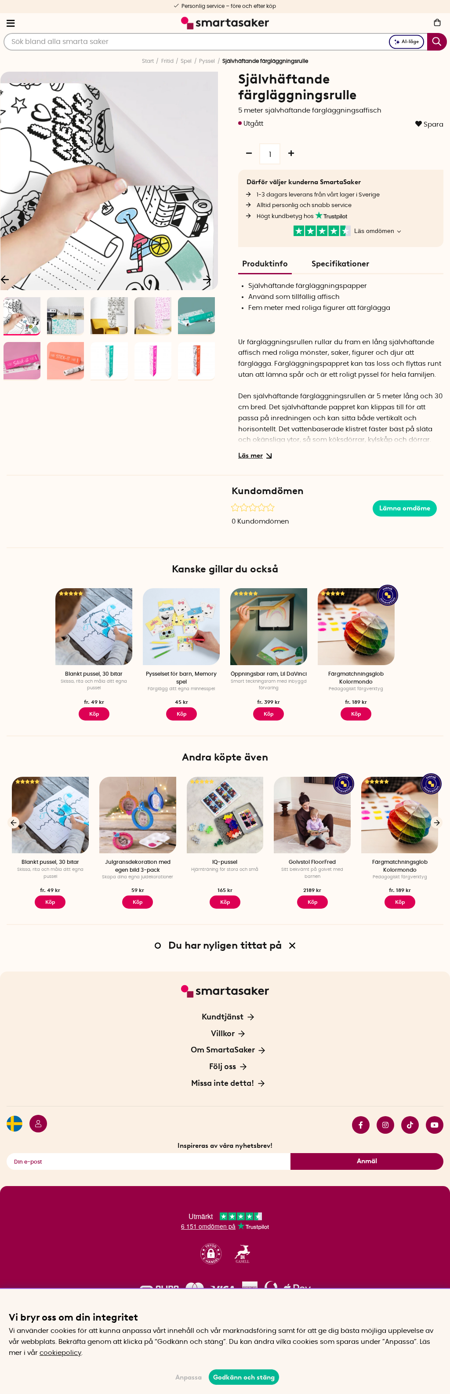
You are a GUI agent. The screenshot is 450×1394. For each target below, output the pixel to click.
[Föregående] (13, 823)
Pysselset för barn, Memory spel (181, 677)
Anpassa (188, 1377)
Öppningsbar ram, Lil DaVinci (269, 674)
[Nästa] (207, 279)
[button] (211, 1254)
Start (148, 61)
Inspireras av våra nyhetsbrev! (225, 1146)
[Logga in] (34, 1125)
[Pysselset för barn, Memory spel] (181, 626)
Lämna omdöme (404, 508)
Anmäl (367, 1161)
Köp (94, 714)
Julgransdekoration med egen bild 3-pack (138, 865)
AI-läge (410, 41)
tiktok (406, 1125)
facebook (357, 1125)
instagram (382, 1125)
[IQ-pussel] (225, 815)
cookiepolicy (60, 1353)
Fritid (167, 61)
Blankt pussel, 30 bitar (94, 674)
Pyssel (207, 61)
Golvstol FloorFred (312, 862)
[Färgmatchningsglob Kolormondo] (356, 626)
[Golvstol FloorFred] (312, 815)
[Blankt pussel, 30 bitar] (93, 626)
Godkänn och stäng (244, 1377)
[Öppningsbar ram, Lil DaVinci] (268, 626)
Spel (186, 61)
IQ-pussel (224, 862)
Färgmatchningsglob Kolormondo (356, 677)
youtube (431, 1125)
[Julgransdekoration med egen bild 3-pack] (137, 815)
